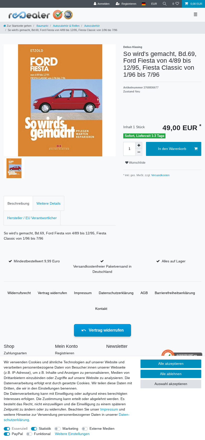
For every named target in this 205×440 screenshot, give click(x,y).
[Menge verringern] (138, 152)
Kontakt (101, 309)
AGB (144, 293)
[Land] (143, 4)
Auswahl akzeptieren (170, 384)
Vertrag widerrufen (52, 293)
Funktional (42, 434)
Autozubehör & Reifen (66, 25)
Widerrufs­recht (19, 293)
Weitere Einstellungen (72, 434)
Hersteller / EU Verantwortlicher (32, 218)
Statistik (45, 429)
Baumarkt (42, 25)
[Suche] (165, 4)
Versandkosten (160, 175)
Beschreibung (18, 203)
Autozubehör (92, 25)
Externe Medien (102, 429)
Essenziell (20, 429)
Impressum (83, 293)
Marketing (70, 429)
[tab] (18, 203)
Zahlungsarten (15, 353)
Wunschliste (137, 162)
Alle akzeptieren (171, 364)
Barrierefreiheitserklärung (175, 293)
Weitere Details (48, 203)
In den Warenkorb (172, 149)
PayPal (17, 434)
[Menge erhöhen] (138, 145)
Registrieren (64, 353)
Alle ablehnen (171, 374)
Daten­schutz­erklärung (116, 293)
